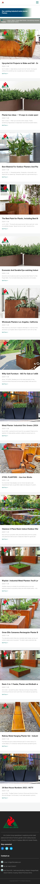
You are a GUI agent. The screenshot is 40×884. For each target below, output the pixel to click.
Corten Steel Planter (21, 20)
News (13, 20)
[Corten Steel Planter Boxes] (20, 823)
